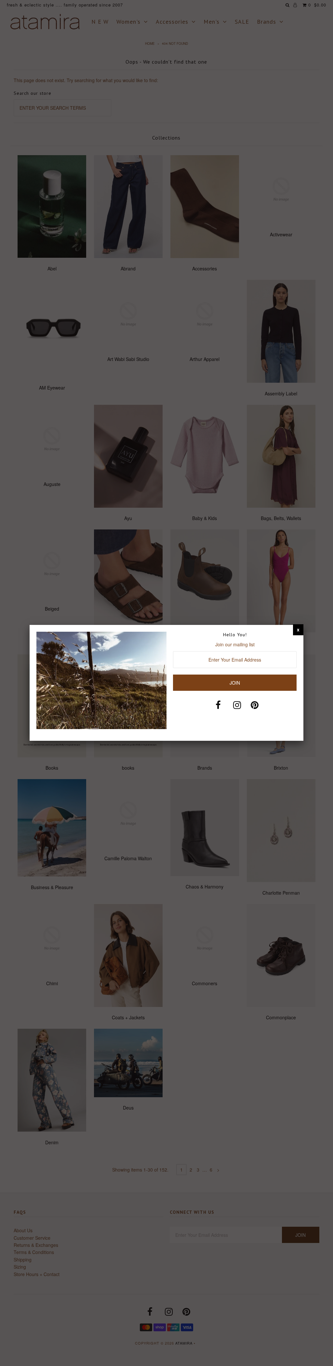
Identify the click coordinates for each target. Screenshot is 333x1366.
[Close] (298, 629)
